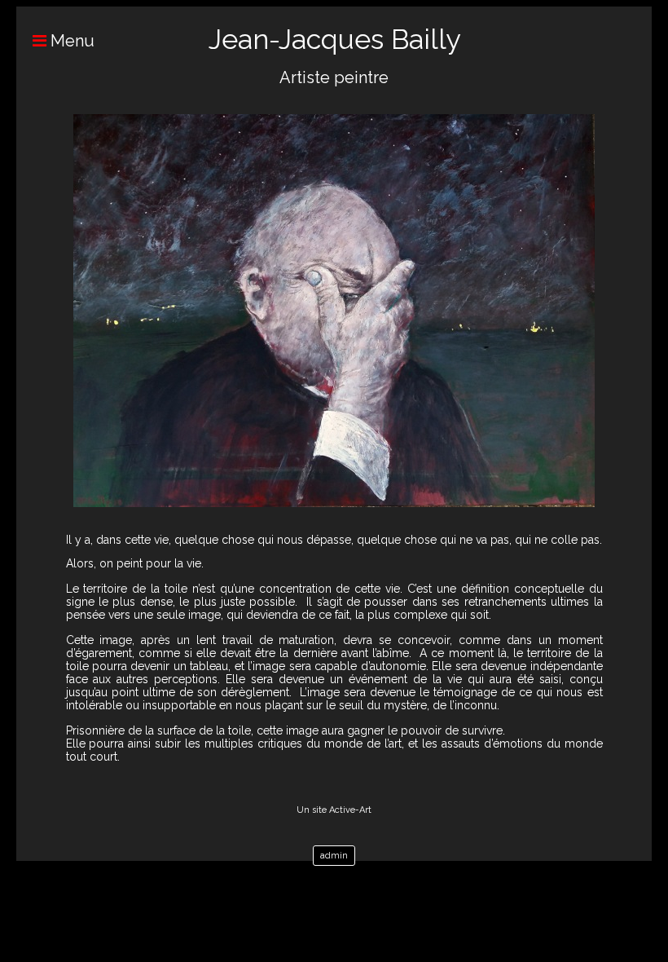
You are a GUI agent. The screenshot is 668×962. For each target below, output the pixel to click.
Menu (70, 41)
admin (334, 855)
